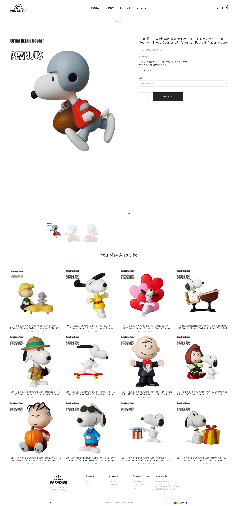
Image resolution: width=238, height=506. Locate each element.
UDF (129, 21)
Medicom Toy (119, 21)
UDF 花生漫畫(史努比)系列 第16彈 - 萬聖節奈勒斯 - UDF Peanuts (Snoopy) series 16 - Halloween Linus (36, 459)
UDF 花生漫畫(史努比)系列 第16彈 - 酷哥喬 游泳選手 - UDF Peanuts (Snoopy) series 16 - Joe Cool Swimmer (91, 459)
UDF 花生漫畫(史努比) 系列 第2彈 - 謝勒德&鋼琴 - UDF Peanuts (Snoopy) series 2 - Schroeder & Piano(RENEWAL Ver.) (35, 327)
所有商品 (110, 8)
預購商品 (95, 8)
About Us (89, 481)
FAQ (134, 488)
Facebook (125, 8)
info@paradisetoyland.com (166, 484)
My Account (137, 481)
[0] (227, 8)
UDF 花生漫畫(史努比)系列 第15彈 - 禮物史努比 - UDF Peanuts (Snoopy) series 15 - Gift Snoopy (202, 459)
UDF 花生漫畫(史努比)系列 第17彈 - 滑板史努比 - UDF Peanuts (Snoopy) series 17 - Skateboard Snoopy (91, 393)
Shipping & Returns (140, 484)
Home (109, 21)
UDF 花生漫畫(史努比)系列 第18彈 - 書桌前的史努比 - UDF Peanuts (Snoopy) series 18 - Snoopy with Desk (202, 326)
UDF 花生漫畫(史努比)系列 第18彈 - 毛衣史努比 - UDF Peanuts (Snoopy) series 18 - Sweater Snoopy (91, 326)
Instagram (142, 8)
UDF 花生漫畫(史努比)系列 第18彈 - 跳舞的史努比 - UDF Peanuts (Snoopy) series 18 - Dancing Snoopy (146, 326)
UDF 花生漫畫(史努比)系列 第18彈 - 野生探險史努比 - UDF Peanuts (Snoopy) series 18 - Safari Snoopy (36, 393)
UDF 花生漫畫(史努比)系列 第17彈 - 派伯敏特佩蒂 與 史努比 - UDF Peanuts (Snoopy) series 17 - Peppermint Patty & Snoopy (202, 394)
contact (88, 484)
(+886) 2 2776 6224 (163, 481)
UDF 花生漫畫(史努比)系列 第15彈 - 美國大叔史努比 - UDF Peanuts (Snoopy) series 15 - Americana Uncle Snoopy (146, 460)
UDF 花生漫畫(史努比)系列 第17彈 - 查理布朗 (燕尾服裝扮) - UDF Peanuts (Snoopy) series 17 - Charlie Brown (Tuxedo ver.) (146, 394)
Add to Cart (168, 97)
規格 (141, 78)
